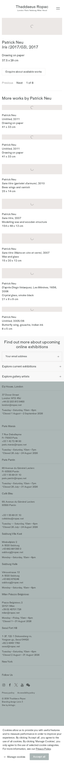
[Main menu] (58, 8)
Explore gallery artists (15, 376)
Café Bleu (7, 493)
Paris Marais (8, 426)
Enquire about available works (23, 71)
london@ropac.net (12, 405)
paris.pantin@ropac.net (14, 478)
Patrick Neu (12, 42)
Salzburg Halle (9, 564)
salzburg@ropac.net (12, 552)
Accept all (39, 756)
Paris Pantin (8, 459)
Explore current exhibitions (19, 366)
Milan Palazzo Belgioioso (15, 594)
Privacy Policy (43, 748)
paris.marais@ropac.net (14, 444)
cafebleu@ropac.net (13, 518)
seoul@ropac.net (11, 646)
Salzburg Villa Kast (12, 533)
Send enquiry (58, 356)
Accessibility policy (26, 693)
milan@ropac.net (11, 612)
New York (7, 661)
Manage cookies (16, 756)
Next (19, 82)
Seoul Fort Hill (9, 627)
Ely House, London (12, 386)
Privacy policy (8, 693)
